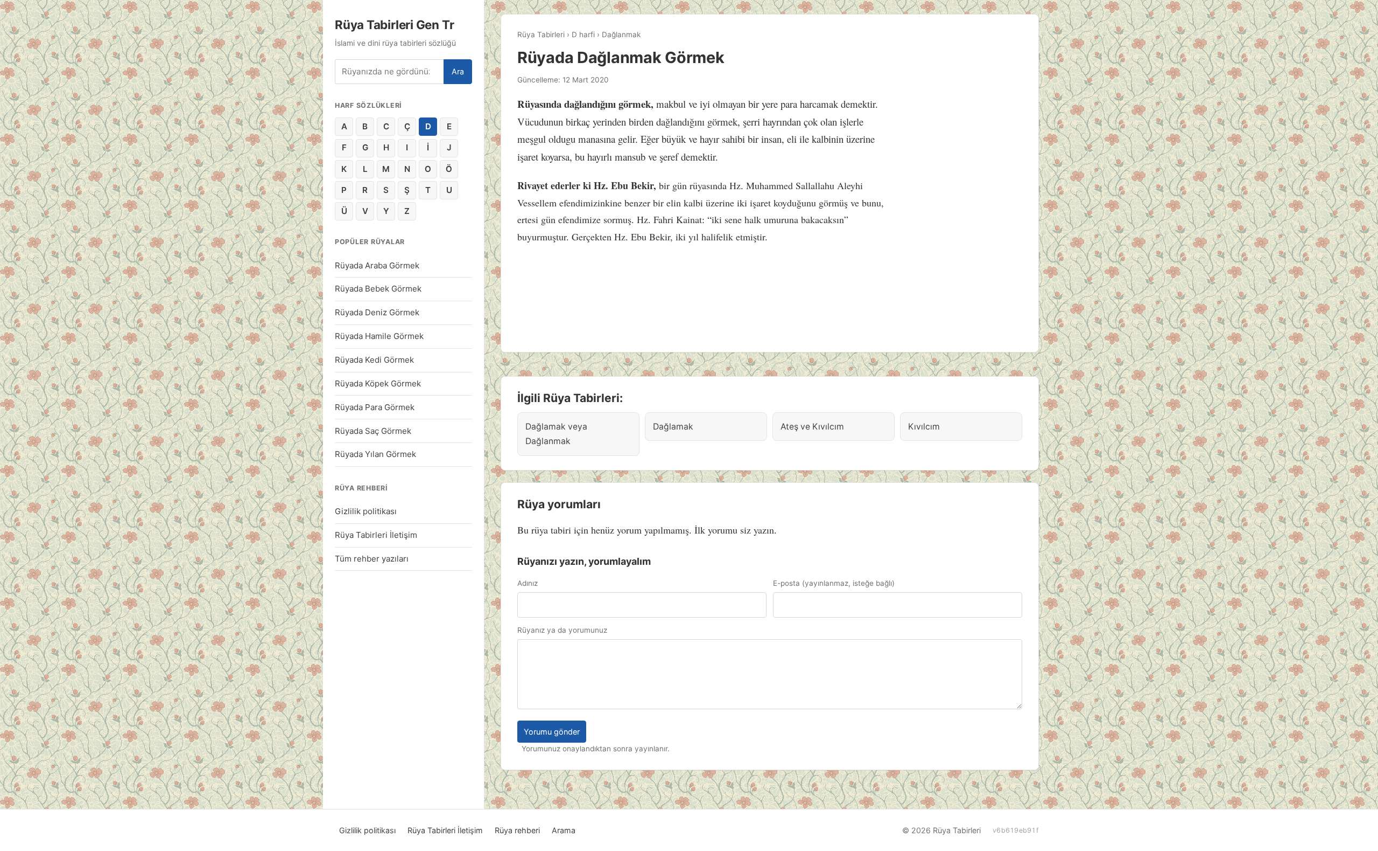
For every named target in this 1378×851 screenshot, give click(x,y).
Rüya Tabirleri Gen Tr (394, 24)
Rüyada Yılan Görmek (375, 454)
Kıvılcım (924, 426)
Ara (458, 71)
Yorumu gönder (552, 731)
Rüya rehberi (517, 830)
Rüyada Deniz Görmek (377, 312)
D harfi (583, 34)
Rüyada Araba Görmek (377, 265)
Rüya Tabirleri (541, 34)
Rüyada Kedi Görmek (374, 360)
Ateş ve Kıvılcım (812, 426)
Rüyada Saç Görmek (373, 431)
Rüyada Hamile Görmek (379, 336)
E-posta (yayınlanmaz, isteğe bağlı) (834, 583)
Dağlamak (673, 426)
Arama (563, 830)
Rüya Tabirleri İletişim (376, 535)
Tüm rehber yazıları (372, 559)
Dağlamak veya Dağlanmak (556, 433)
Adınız (527, 583)
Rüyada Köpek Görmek (378, 383)
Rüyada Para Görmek (374, 407)
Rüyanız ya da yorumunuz (562, 630)
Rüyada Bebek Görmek (378, 288)
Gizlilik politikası (366, 511)
